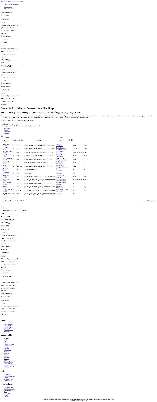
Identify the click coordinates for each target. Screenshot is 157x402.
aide (5, 10)
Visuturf (6, 130)
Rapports (6, 133)
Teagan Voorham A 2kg (62, 189)
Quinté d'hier (7, 328)
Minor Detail (6, 175)
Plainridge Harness (9, 366)
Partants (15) (7, 128)
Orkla (5, 341)
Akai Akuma (6, 172)
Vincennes (6, 338)
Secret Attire (6, 148)
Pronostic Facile (12, 1)
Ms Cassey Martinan (61, 182)
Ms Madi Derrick (60, 162)
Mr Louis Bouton (60, 155)
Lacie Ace (5, 162)
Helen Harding (59, 163)
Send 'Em (5, 179)
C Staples (58, 144)
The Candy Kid (7, 151)
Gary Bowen (59, 191)
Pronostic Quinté (8, 324)
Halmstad (6, 359)
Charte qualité (7, 393)
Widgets (6, 395)
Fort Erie (6, 367)
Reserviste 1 (59, 186)
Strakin (4, 186)
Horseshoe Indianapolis (10, 365)
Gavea (5, 356)
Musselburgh (7, 350)
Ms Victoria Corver (61, 179)
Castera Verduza (8, 345)
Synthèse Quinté (8, 331)
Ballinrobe (6, 353)
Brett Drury (59, 170)
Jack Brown (59, 177)
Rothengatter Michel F (61, 149)
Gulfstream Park (8, 363)
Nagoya (6, 347)
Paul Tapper (59, 152)
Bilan (5, 392)
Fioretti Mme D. (60, 158)
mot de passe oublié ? (9, 8)
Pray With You (6, 155)
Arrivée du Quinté (8, 327)
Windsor (6, 360)
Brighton (6, 351)
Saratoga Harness (8, 362)
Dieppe (6, 342)
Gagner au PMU (8, 374)
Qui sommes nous (8, 387)
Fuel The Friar (6, 193)
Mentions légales (8, 390)
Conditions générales (9, 389)
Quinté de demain (8, 330)
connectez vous (8, 7)
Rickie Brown (59, 156)
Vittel (5, 340)
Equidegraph (7, 131)
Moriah (4, 168)
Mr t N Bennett (60, 151)
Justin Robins (59, 146)
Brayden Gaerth (60, 175)
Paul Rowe (58, 184)
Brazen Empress (7, 158)
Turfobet (6, 396)
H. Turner (58, 168)
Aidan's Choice (6, 189)
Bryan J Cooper (60, 165)
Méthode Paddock (8, 380)
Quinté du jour (7, 325)
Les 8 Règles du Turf (9, 376)
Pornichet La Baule (9, 344)
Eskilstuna (6, 357)
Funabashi (6, 348)
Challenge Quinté (8, 379)
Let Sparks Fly (6, 165)
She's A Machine (7, 182)
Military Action (6, 144)
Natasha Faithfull (60, 148)
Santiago (6, 354)
